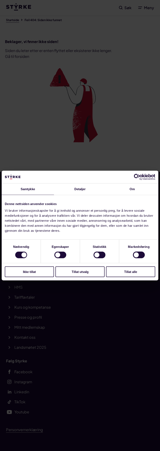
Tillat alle (130, 271)
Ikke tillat (29, 271)
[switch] (60, 255)
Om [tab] (132, 189)
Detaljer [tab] (80, 189)
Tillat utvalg (80, 271)
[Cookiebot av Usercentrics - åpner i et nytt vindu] (137, 177)
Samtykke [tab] (28, 189)
